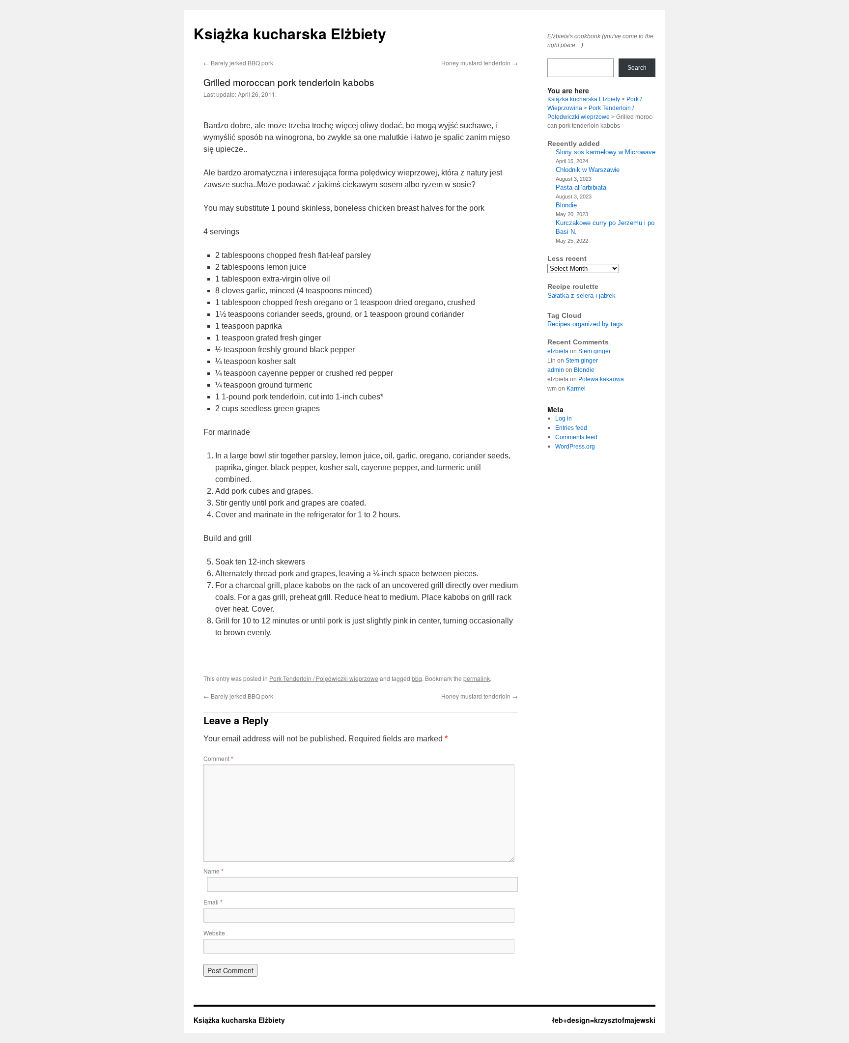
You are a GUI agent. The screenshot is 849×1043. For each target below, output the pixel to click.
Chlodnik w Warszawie (588, 169)
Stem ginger (594, 351)
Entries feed (571, 427)
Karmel (576, 388)
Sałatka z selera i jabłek (581, 295)
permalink (476, 678)
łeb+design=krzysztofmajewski (603, 1020)
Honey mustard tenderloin (479, 62)
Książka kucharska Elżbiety (290, 33)
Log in (563, 418)
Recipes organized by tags (585, 324)
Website (214, 933)
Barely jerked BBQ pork (238, 62)
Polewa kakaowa (601, 379)
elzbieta (557, 351)
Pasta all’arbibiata (581, 187)
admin (555, 369)
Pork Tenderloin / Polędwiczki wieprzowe (323, 678)
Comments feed (576, 437)
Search (637, 67)
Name (213, 871)
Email (213, 902)
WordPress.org (575, 446)
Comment (218, 758)
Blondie (566, 205)
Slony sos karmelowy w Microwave (605, 152)
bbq (417, 678)
